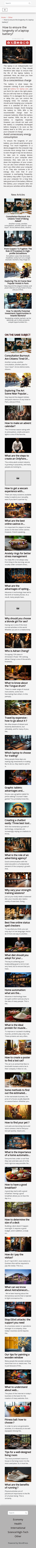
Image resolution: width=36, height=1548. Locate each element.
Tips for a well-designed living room (18, 1453)
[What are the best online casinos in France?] (18, 510)
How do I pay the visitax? (14, 1256)
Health (18, 1523)
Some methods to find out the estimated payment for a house (17, 1093)
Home (3, 17)
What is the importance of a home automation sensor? (18, 1155)
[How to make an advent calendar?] (18, 413)
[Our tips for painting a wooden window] (18, 1344)
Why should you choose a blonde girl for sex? (18, 620)
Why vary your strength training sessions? (18, 891)
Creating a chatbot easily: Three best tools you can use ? (17, 823)
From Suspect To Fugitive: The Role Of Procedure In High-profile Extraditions (18, 251)
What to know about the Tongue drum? (16, 684)
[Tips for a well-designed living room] (18, 1442)
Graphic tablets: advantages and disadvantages (13, 790)
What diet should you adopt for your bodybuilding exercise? (17, 958)
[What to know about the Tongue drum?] (18, 672)
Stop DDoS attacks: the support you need (17, 1321)
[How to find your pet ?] (18, 1112)
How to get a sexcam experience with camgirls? (16, 491)
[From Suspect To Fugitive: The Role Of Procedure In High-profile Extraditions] (18, 238)
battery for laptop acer (19, 89)
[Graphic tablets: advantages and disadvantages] (18, 777)
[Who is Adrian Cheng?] (18, 640)
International (18, 1527)
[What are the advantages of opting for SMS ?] (18, 575)
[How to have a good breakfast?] (18, 1174)
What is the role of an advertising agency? (17, 856)
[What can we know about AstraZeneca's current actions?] (18, 1277)
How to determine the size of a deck (17, 1221)
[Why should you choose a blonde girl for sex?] (18, 608)
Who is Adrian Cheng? (17, 650)
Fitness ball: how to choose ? (15, 1421)
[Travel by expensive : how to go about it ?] (18, 707)
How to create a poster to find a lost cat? (17, 1059)
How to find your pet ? (17, 1122)
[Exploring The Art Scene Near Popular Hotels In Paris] (18, 271)
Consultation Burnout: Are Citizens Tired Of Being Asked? (18, 218)
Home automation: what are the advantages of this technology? (15, 994)
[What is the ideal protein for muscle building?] (18, 1014)
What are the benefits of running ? (17, 1486)
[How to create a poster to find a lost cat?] (18, 1047)
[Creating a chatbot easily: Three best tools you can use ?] (18, 810)
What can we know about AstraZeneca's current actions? (16, 1290)
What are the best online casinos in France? (15, 523)
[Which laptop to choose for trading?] (18, 742)
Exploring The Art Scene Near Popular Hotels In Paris (18, 282)
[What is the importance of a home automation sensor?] (18, 1142)
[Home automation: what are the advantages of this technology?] (18, 980)
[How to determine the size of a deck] (18, 1209)
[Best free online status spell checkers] (18, 912)
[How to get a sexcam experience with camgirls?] (18, 478)
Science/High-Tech (18, 1532)
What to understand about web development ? (16, 1390)
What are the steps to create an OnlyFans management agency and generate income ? (17, 460)
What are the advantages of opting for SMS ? (16, 588)
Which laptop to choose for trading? (18, 754)
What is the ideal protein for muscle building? (15, 1028)
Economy (18, 1519)
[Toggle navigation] (4, 9)
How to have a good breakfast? (16, 1186)
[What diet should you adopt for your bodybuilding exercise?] (18, 945)
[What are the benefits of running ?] (18, 1474)
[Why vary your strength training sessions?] (18, 880)
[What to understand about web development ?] (18, 1377)
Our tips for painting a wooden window (17, 1356)
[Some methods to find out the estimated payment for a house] (18, 1080)
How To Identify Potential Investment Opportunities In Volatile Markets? (18, 313)
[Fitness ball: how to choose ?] (18, 1409)
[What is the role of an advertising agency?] (18, 845)
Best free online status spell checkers (17, 924)
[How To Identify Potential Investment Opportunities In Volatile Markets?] (18, 301)
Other (10, 17)
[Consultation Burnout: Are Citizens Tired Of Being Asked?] (18, 206)
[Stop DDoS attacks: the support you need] (18, 1309)
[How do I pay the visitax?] (18, 1244)
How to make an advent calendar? (18, 424)
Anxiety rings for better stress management (18, 555)
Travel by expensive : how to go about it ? (16, 719)
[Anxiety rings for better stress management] (18, 543)
